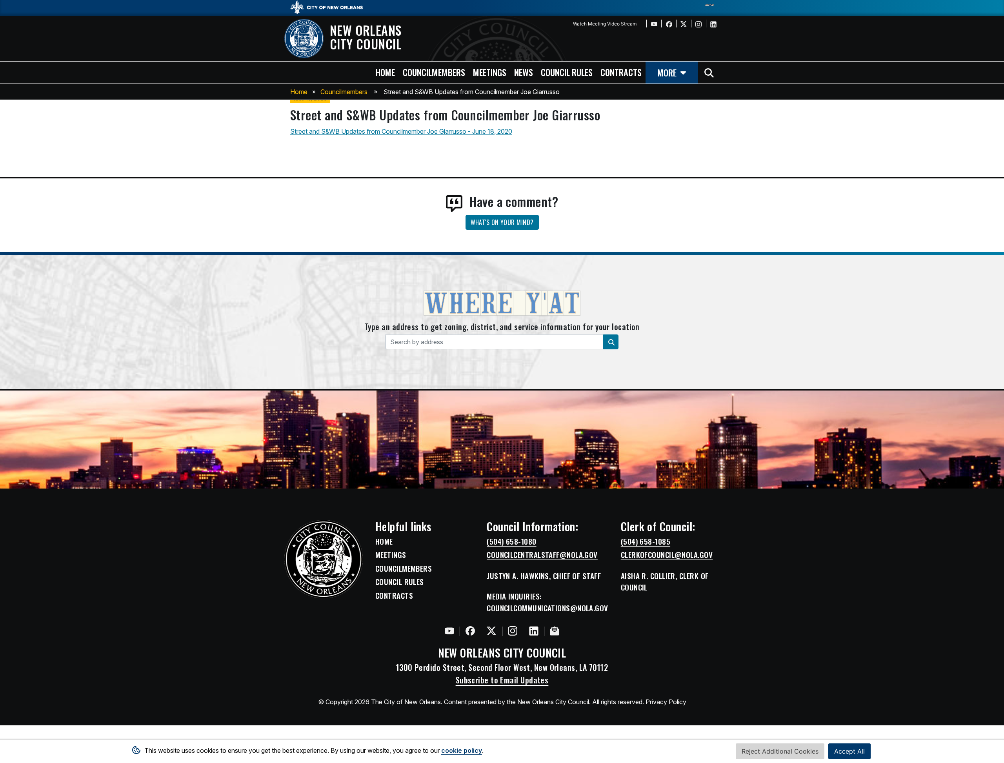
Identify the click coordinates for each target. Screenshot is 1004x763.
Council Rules (399, 581)
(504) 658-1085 (645, 541)
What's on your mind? (502, 222)
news (523, 71)
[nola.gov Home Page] (330, 7)
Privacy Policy (666, 702)
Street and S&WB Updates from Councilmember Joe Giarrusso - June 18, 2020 (401, 131)
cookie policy (461, 750)
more (667, 72)
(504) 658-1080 (511, 541)
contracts (621, 71)
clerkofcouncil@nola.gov (667, 554)
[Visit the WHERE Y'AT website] (502, 306)
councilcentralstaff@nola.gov (542, 554)
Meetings (390, 554)
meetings (489, 71)
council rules (567, 71)
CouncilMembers (403, 568)
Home (298, 92)
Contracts (394, 595)
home (385, 71)
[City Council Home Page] (323, 559)
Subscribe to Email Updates (502, 680)
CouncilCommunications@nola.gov (547, 608)
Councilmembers (343, 92)
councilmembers (434, 71)
